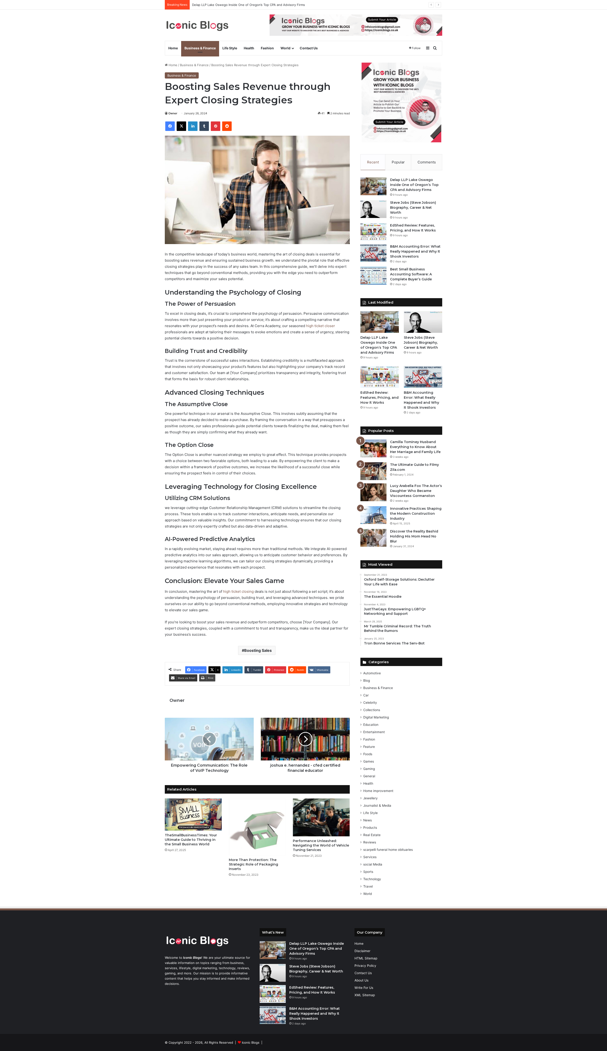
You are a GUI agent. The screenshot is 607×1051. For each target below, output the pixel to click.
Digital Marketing (376, 717)
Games (368, 761)
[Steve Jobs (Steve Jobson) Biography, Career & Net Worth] (373, 209)
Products (370, 827)
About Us (361, 980)
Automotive (372, 673)
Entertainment (374, 732)
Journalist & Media (377, 805)
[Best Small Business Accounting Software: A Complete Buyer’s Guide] (373, 276)
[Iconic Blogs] (197, 25)
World (285, 48)
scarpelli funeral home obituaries (388, 850)
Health (249, 48)
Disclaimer (362, 951)
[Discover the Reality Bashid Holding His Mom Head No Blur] (373, 538)
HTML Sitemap (365, 958)
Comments (427, 162)
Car (366, 695)
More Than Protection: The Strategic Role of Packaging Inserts (253, 864)
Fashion (267, 48)
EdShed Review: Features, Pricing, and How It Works (379, 397)
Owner (172, 113)
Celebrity (370, 702)
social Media (372, 864)
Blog (366, 680)
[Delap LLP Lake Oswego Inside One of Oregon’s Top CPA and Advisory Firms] (373, 186)
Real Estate (372, 835)
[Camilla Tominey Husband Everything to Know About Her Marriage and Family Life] (373, 448)
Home (173, 48)
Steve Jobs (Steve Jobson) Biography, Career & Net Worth (235, 5)
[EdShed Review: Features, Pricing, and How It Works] (373, 232)
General (369, 776)
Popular (398, 162)
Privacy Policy (365, 966)
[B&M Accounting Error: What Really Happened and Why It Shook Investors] (373, 253)
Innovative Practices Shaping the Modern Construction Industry (415, 513)
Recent (373, 162)
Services (370, 857)
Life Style (229, 48)
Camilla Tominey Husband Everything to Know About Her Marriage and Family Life (415, 447)
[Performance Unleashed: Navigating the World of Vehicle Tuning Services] (321, 817)
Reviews (369, 842)
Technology (372, 879)
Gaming (369, 769)
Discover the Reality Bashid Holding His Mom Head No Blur (414, 536)
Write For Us (363, 988)
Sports (368, 872)
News (367, 820)
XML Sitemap (364, 995)
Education (370, 725)
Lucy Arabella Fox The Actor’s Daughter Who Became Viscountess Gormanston (416, 491)
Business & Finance (200, 48)
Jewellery (370, 798)
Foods (367, 754)
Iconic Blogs (250, 1042)
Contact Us (309, 48)
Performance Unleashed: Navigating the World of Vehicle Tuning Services (321, 845)
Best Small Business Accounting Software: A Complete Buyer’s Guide (411, 274)
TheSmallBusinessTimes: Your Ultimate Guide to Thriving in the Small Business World (191, 839)
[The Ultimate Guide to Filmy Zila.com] (373, 471)
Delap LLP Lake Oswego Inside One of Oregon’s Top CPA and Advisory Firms (414, 185)
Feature (369, 747)
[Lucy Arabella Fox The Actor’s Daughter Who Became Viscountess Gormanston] (373, 492)
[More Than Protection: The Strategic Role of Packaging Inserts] (257, 826)
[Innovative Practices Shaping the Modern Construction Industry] (373, 515)
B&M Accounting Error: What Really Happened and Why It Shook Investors (415, 251)
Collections (371, 710)
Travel (368, 886)
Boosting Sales (258, 650)
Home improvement (378, 791)
